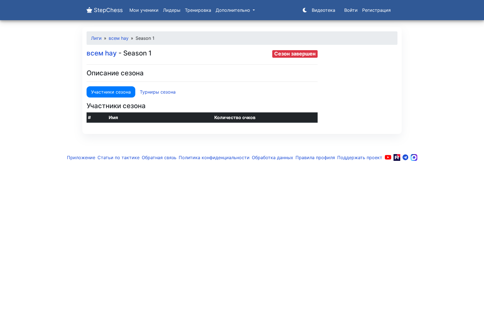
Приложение (81, 157)
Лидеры (171, 10)
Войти (351, 10)
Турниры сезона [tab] (158, 92)
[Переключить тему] (304, 10)
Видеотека (323, 10)
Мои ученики (144, 10)
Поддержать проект (359, 157)
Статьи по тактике (118, 157)
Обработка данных (272, 157)
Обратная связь (159, 157)
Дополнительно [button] (234, 10)
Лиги (96, 38)
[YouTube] (388, 157)
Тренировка (198, 10)
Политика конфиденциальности (214, 157)
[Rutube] (397, 157)
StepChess (107, 10)
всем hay (119, 38)
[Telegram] (405, 157)
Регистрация (376, 10)
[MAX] (414, 157)
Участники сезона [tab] (111, 92)
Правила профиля (315, 157)
